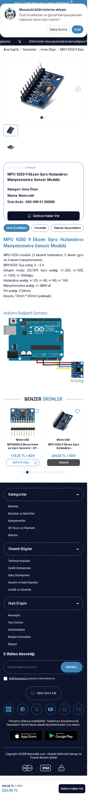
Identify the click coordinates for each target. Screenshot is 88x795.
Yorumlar (40, 228)
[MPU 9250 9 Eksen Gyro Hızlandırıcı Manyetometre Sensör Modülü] (64, 421)
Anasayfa (14, 615)
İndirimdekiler (16, 629)
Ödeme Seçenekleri (67, 228)
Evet (77, 29)
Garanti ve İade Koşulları (23, 582)
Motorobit (23, 439)
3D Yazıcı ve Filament (21, 528)
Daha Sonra (58, 29)
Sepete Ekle (21, 462)
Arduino (13, 535)
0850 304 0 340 (46, 693)
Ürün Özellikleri (17, 228)
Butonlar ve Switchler (21, 513)
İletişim (12, 644)
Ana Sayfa (11, 49)
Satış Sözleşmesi (19, 575)
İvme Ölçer (48, 49)
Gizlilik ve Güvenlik (19, 589)
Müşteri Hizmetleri (19, 637)
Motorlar (13, 506)
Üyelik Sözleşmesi (19, 568)
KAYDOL (71, 667)
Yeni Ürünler (15, 622)
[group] (43, 89)
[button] (41, 117)
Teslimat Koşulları (19, 560)
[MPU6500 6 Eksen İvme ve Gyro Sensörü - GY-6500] (23, 421)
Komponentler (16, 520)
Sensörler (30, 49)
